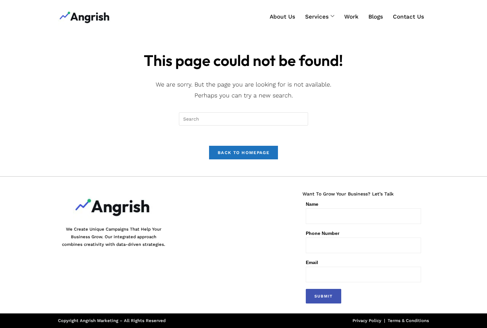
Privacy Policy (366, 320)
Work (351, 16)
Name (312, 204)
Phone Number (322, 233)
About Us (282, 16)
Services (317, 16)
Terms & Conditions (408, 320)
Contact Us (408, 16)
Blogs (375, 16)
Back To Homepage (243, 152)
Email (312, 262)
